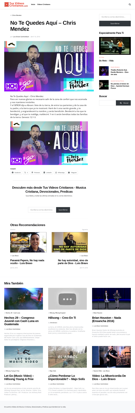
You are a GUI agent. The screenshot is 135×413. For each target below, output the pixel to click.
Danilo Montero (115, 67)
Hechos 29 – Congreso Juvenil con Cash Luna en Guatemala (21, 321)
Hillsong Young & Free (12, 371)
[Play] (49, 143)
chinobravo (53, 323)
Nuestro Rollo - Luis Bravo (102, 371)
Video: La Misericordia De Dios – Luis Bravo (109, 377)
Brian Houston (98, 313)
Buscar (103, 96)
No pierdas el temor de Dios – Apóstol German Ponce (120, 86)
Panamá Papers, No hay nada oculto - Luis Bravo (27, 261)
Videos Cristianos (43, 4)
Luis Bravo (15, 255)
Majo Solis (53, 371)
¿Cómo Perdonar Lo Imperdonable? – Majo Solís (66, 377)
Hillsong (52, 313)
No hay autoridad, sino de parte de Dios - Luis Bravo (73, 261)
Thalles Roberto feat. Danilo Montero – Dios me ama (119, 72)
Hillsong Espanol (60, 313)
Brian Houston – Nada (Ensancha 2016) (106, 319)
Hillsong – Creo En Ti (62, 317)
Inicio (33, 4)
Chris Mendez (17, 15)
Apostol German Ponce (117, 81)
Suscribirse (63, 210)
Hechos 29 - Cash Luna (13, 313)
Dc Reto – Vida (106, 61)
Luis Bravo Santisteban (21, 37)
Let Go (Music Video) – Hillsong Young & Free (19, 377)
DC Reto (101, 57)
